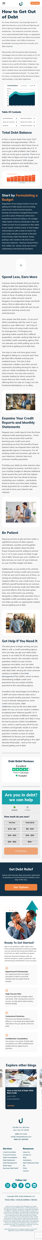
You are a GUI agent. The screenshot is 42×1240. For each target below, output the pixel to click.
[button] (35, 3)
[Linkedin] (34, 1185)
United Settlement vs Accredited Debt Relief (20, 1072)
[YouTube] (27, 1185)
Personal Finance (9, 1155)
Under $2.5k (30, 823)
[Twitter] (14, 1185)
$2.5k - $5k (12, 829)
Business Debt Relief (10, 1168)
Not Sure (12, 823)
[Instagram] (7, 1185)
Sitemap (34, 1200)
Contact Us (27, 1155)
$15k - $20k (30, 835)
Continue (21, 851)
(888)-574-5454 (21, 1134)
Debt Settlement (9, 1160)
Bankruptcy (7, 1165)
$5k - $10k (30, 829)
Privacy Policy (10, 1200)
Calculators (27, 1160)
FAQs (25, 1168)
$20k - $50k (12, 842)
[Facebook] (21, 1185)
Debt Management (10, 1163)
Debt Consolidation (10, 1157)
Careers (26, 1171)
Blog (24, 1157)
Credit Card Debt (9, 1152)
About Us (26, 1152)
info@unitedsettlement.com (21, 1137)
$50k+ (30, 842)
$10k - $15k (12, 835)
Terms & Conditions (23, 1200)
